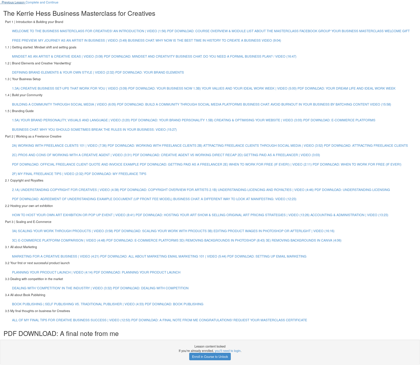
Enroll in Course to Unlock (210, 356)
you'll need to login (228, 350)
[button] (13, 2)
